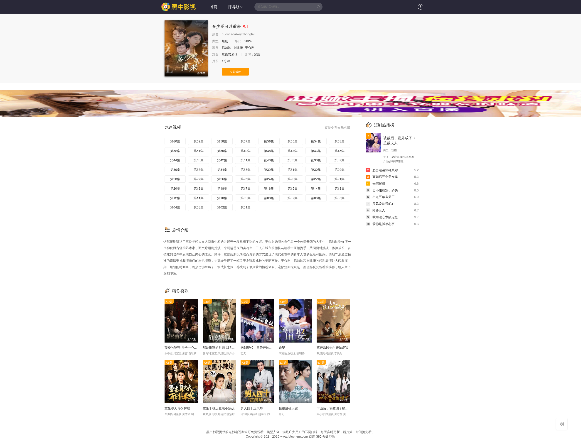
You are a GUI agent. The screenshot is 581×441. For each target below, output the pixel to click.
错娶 (282, 347)
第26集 (222, 178)
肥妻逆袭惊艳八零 (382, 170)
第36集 (175, 169)
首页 (213, 6)
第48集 (269, 150)
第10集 (222, 198)
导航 (235, 6)
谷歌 (332, 436)
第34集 (222, 169)
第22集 (316, 178)
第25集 (246, 178)
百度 (312, 436)
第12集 (175, 198)
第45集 (340, 150)
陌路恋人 (376, 210)
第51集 (199, 150)
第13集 (340, 188)
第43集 (199, 160)
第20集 (175, 188)
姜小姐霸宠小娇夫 (382, 190)
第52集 (175, 150)
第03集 (199, 207)
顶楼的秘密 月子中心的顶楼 (184, 347)
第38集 (316, 160)
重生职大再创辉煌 (177, 408)
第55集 (293, 141)
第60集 (175, 141)
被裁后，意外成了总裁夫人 (397, 140)
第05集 (340, 198)
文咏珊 (238, 47)
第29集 (340, 169)
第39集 (293, 160)
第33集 (246, 169)
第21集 (340, 178)
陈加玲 (226, 47)
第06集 (316, 198)
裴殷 (257, 54)
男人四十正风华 (252, 408)
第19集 (199, 188)
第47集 (293, 150)
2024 (248, 41)
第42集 (222, 160)
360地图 (322, 436)
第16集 (269, 188)
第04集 (175, 207)
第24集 (269, 178)
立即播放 (235, 72)
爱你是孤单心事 (381, 223)
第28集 (175, 178)
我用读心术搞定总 (382, 217)
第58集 (222, 141)
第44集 (175, 160)
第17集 (246, 188)
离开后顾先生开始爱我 (332, 347)
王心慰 (249, 47)
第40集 (269, 160)
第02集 (222, 207)
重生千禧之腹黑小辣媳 (218, 408)
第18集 (222, 188)
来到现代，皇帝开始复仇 (258, 347)
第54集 (316, 141)
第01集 (246, 207)
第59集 (199, 141)
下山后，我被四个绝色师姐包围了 (340, 408)
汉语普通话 (230, 54)
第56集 (269, 141)
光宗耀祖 (376, 183)
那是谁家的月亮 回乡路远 (221, 347)
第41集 (246, 160)
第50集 (222, 150)
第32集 (269, 169)
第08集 (269, 198)
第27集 (199, 178)
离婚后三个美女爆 (382, 176)
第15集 (293, 188)
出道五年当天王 (381, 196)
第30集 (316, 169)
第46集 (316, 150)
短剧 (225, 41)
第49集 (246, 150)
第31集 (293, 169)
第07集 (293, 198)
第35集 (199, 169)
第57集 (246, 141)
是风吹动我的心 (381, 203)
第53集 (340, 141)
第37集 (340, 160)
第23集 (293, 178)
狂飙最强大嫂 (288, 408)
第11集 (199, 198)
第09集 (246, 198)
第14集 (316, 188)
